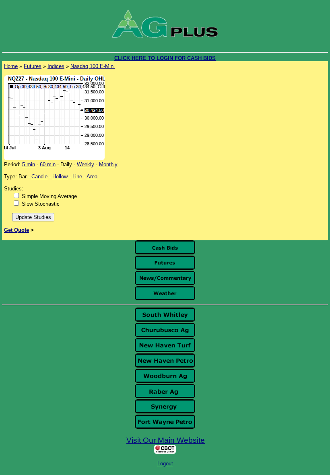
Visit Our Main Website (165, 440)
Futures (32, 66)
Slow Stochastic (41, 204)
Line (77, 176)
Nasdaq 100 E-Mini (92, 66)
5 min (28, 164)
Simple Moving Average (49, 196)
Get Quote (16, 230)
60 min (48, 164)
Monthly (108, 164)
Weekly (85, 164)
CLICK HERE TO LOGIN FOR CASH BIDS (165, 58)
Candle (39, 176)
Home (11, 66)
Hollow (60, 176)
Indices (55, 66)
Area (92, 176)
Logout (165, 464)
